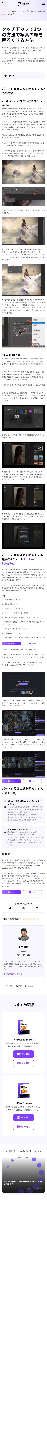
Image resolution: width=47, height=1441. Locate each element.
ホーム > (4, 11)
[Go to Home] (23, 3)
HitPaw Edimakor (24, 1039)
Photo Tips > (13, 11)
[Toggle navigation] (43, 3)
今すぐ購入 (25, 1053)
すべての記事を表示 (12, 973)
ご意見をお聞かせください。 (22, 986)
